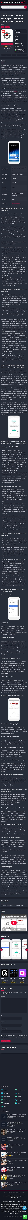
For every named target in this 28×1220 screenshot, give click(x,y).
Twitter (8, 55)
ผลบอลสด (7, 1211)
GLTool (15, 91)
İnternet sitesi (4, 1028)
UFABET (21, 1203)
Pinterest (14, 55)
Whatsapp (24, 55)
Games (7, 27)
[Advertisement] (14, 1069)
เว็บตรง (17, 1203)
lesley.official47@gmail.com (13, 1196)
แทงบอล (17, 1206)
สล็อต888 (7, 1208)
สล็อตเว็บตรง (8, 1204)
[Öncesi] (1, 949)
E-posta (3, 1022)
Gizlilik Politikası (16, 1201)
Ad (2, 1015)
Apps (6, 13)
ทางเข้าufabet (17, 1208)
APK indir (8, 44)
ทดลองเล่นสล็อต (4, 1210)
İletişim (10, 1201)
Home (2, 13)
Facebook (3, 55)
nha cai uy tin (20, 1210)
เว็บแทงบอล (4, 1206)
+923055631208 (14, 1197)
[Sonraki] (26, 949)
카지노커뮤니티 (22, 1204)
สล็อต (9, 1206)
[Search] (25, 7)
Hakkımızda (5, 1201)
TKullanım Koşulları (10, 1203)
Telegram (19, 55)
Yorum (3, 996)
